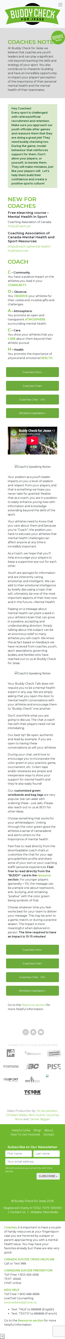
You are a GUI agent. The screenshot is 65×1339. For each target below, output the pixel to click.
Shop (37, 1130)
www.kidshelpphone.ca (20, 1302)
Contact (48, 1134)
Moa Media (50, 1212)
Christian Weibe (16, 1115)
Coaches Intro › (32, 372)
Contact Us (17, 1212)
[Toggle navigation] (60, 4)
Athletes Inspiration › (32, 413)
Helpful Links (21, 1130)
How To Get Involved (25, 1134)
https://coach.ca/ (19, 226)
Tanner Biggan (39, 1119)
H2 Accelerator (47, 1111)
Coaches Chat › (32, 385)
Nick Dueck (37, 1115)
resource (44, 875)
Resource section (34, 1005)
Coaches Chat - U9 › (32, 399)
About (48, 1130)
